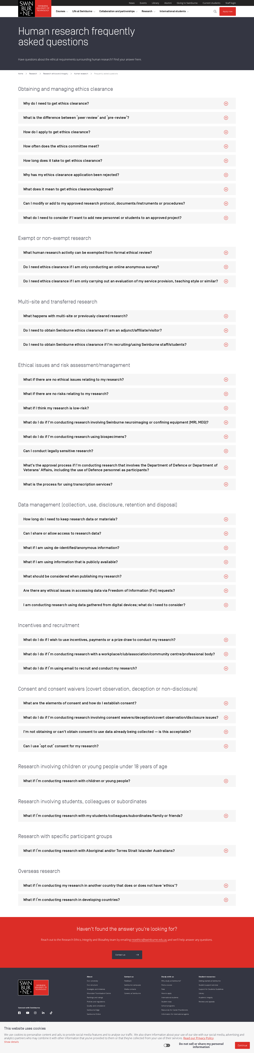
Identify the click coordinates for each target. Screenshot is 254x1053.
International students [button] (174, 12)
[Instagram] (35, 1013)
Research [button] (148, 12)
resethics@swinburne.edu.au (149, 940)
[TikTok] (51, 1013)
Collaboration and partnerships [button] (118, 12)
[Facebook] (19, 1013)
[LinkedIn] (43, 1013)
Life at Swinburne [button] (83, 12)
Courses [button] (62, 12)
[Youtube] (27, 1013)
